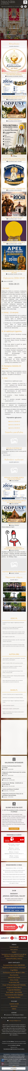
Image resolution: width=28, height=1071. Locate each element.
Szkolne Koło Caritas (14, 977)
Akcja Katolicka (14, 975)
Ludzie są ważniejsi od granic (8, 705)
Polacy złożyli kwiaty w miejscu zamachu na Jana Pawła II (14, 876)
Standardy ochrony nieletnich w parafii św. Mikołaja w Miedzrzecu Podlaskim (14, 955)
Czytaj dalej (13, 828)
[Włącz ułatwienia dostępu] (26, 6)
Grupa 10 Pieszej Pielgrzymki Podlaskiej (14, 985)
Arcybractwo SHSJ (14, 982)
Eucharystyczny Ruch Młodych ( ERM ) (14, 972)
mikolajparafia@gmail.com (15, 1020)
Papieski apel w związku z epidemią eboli (11, 708)
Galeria (14, 1009)
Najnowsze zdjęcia (14, 578)
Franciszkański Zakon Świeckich (14, 995)
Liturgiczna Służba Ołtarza (14, 987)
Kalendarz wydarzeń (14, 461)
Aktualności (14, 45)
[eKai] (15, 938)
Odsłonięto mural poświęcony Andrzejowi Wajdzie (13, 697)
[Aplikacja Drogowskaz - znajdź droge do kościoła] (14, 927)
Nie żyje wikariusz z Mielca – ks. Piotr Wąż (14, 868)
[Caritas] (6, 938)
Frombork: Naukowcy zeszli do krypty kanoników (13, 694)
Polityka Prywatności (14, 1063)
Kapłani (14, 952)
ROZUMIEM (14, 1068)
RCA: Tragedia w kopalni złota (9, 636)
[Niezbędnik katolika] (14, 908)
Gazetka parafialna (14, 432)
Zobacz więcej (6, 455)
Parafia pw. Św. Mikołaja (8, 2)
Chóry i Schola (14, 980)
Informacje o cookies (14, 1065)
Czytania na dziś (14, 1004)
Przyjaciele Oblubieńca (14, 990)
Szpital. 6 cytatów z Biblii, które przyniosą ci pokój (13, 663)
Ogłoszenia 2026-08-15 (14, 424)
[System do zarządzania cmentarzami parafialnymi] (24, 938)
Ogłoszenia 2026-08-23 (14, 278)
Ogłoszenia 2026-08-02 (14, 428)
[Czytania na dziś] (14, 917)
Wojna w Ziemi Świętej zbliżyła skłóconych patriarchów (14, 874)
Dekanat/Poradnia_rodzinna (14, 958)
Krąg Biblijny (14, 970)
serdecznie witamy (14, 28)
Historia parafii (14, 947)
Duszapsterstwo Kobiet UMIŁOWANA (14, 965)
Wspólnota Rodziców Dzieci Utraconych (14, 967)
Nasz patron (14, 949)
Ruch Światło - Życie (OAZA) (14, 992)
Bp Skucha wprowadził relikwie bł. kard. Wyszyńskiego (14, 879)
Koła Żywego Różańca (14, 997)
